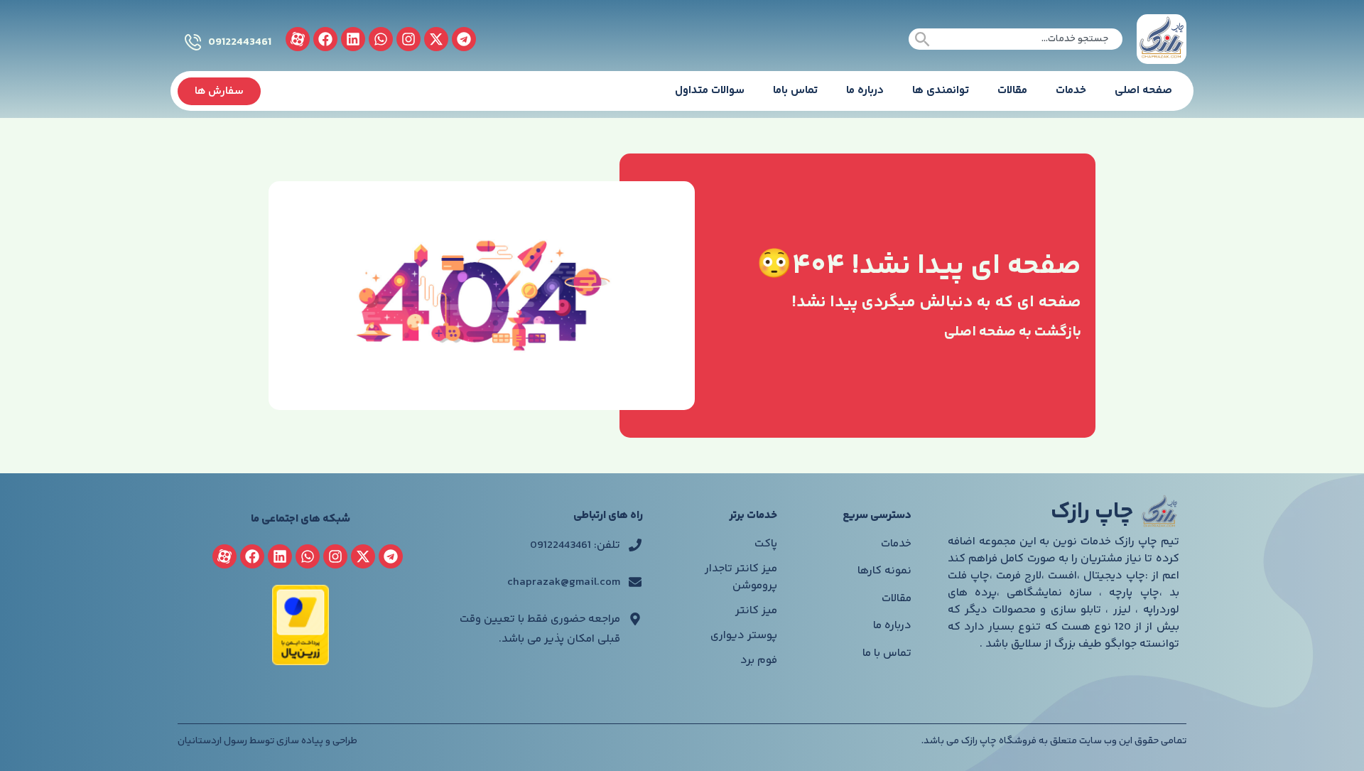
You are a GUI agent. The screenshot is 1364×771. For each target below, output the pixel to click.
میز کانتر (756, 611)
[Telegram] (464, 39)
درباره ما (865, 90)
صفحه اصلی (1143, 90)
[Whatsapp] (381, 39)
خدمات (1071, 90)
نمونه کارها (884, 571)
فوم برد (758, 660)
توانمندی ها (940, 90)
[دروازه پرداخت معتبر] (300, 663)
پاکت (765, 544)
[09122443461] (193, 42)
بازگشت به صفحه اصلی (1012, 332)
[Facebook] (325, 39)
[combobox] (1015, 39)
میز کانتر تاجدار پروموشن (741, 577)
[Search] (922, 39)
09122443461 (239, 42)
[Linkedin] (353, 39)
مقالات (1012, 90)
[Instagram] (408, 39)
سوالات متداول (710, 90)
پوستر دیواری (743, 636)
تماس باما (795, 90)
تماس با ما (886, 653)
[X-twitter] (436, 39)
